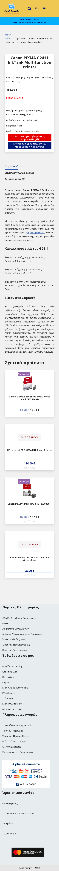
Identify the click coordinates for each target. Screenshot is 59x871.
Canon (17, 131)
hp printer (29, 131)
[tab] (11, 166)
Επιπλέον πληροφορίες (19, 172)
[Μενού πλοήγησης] (44, 8)
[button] (29, 9)
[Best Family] (11, 8)
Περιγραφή (11, 166)
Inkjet (36, 131)
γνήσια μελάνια (35, 232)
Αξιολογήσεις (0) (15, 178)
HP (22, 131)
